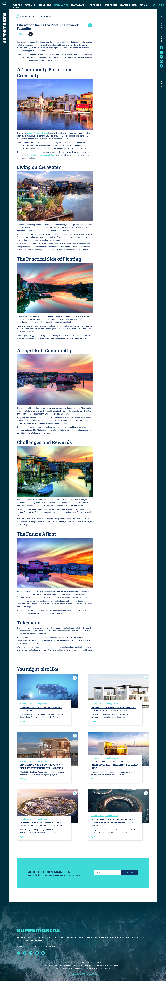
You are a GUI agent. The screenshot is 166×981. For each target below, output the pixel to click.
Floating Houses (46, 16)
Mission (20, 946)
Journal (144, 5)
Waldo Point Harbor (34, 155)
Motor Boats (36, 940)
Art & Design (96, 5)
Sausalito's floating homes (37, 133)
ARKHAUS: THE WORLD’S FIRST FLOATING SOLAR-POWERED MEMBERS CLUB (113, 708)
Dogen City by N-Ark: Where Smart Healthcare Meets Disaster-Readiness (43, 824)
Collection (31, 946)
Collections (23, 940)
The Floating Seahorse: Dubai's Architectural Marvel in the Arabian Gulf (114, 764)
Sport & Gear (111, 5)
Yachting (17, 5)
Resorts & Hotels (42, 5)
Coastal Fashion (79, 5)
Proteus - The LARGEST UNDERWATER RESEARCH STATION (41, 708)
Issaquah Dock (49, 155)
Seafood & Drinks (128, 5)
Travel (28, 5)
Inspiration (123, 937)
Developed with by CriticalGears (83, 974)
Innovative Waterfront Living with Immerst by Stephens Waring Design (42, 766)
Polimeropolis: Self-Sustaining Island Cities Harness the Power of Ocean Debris (114, 822)
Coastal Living (61, 5)
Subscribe (129, 872)
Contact (43, 946)
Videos (15, 8)
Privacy (53, 946)
